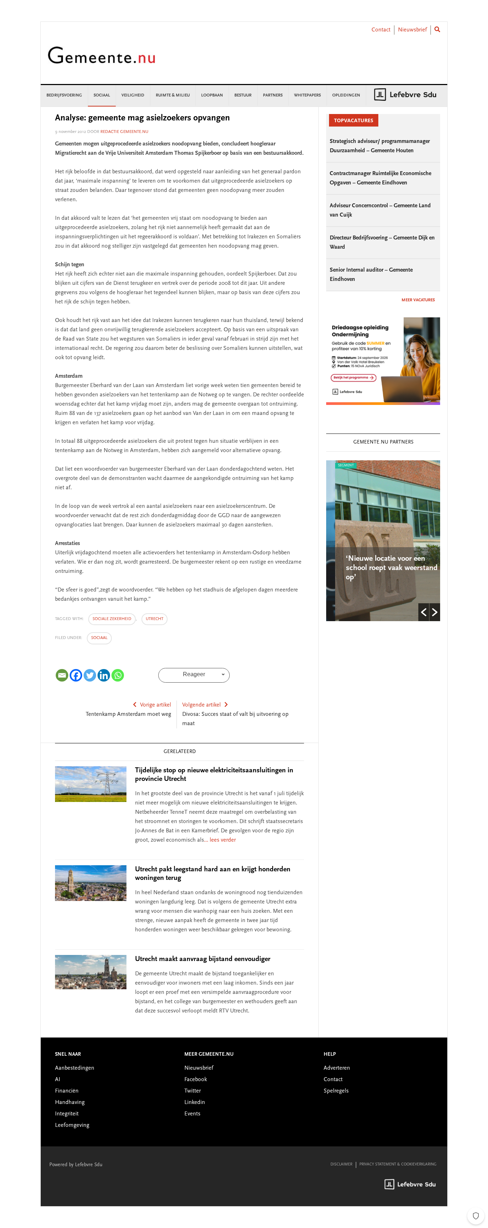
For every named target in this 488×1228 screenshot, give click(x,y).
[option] (383, 540)
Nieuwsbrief (412, 30)
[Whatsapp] (117, 675)
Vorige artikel (155, 705)
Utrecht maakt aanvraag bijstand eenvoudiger (202, 959)
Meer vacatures (418, 300)
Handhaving (70, 1102)
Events (192, 1114)
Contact (381, 30)
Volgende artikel (201, 705)
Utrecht (154, 619)
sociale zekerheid (112, 619)
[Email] (62, 675)
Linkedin (194, 1102)
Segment (337, 465)
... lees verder (220, 840)
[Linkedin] (104, 675)
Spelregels (336, 1091)
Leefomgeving (72, 1125)
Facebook (195, 1080)
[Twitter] (90, 675)
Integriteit (67, 1114)
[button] (423, 612)
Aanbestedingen (74, 1068)
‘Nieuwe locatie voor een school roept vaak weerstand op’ (383, 568)
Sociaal (99, 638)
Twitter (192, 1091)
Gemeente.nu (101, 59)
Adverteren (337, 1068)
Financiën (67, 1091)
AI (57, 1080)
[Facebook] (76, 675)
